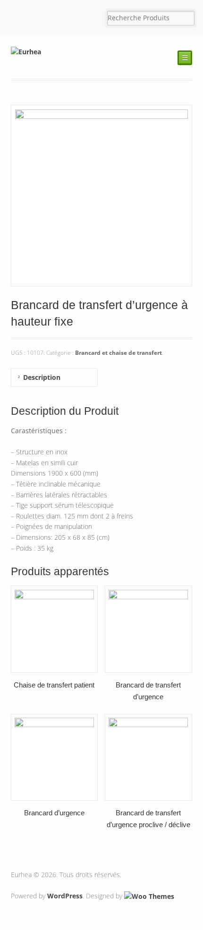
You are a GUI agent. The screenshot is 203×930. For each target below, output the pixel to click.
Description (41, 377)
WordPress (65, 895)
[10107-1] (102, 280)
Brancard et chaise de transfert (118, 353)
